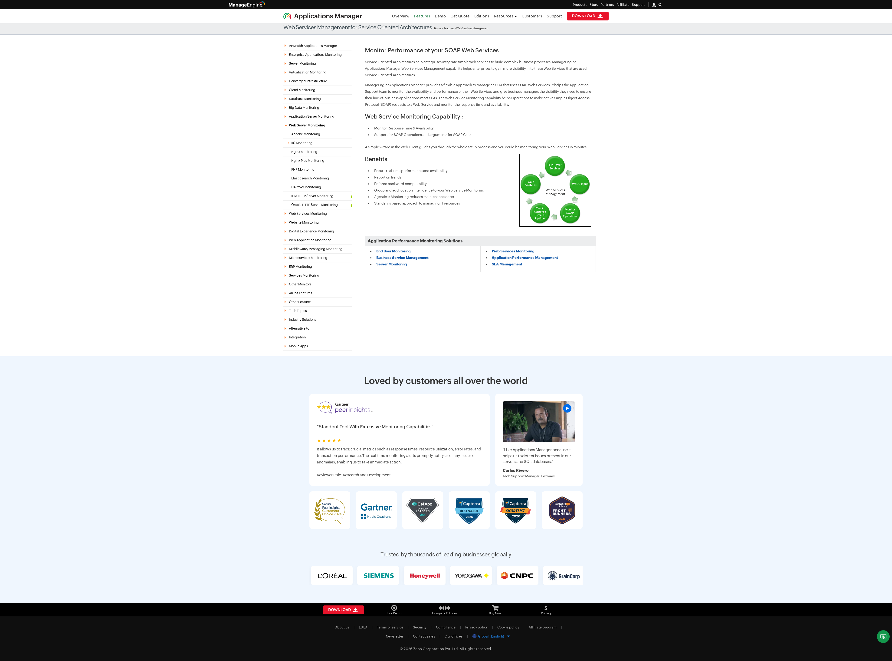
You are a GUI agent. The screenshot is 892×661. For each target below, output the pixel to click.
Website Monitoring (304, 222)
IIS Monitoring (301, 143)
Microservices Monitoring (308, 258)
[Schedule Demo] (883, 636)
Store (594, 5)
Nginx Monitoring (304, 152)
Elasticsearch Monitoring (310, 178)
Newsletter (394, 636)
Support (554, 16)
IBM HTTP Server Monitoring (312, 196)
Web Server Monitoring (307, 125)
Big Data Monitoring (304, 107)
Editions (481, 16)
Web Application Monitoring (310, 240)
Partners (607, 5)
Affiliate (623, 5)
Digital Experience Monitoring (311, 231)
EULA (363, 627)
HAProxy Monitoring (306, 187)
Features (422, 16)
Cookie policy (508, 627)
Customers (532, 16)
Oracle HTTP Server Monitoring (314, 205)
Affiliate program (543, 627)
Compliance (446, 627)
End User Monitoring (393, 251)
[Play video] (567, 408)
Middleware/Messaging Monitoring (315, 249)
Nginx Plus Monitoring (307, 160)
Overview (400, 16)
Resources (504, 16)
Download (584, 16)
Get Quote (460, 16)
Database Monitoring (305, 99)
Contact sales (424, 636)
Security (419, 627)
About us (342, 627)
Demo (440, 16)
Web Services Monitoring (308, 213)
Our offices (454, 636)
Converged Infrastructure (308, 81)
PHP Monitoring (303, 169)
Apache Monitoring (305, 134)
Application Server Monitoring (311, 116)
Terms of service (390, 627)
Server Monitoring (302, 63)
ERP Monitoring (300, 266)
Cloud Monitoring (302, 90)
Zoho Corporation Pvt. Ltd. (436, 649)
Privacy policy (476, 627)
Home (437, 28)
